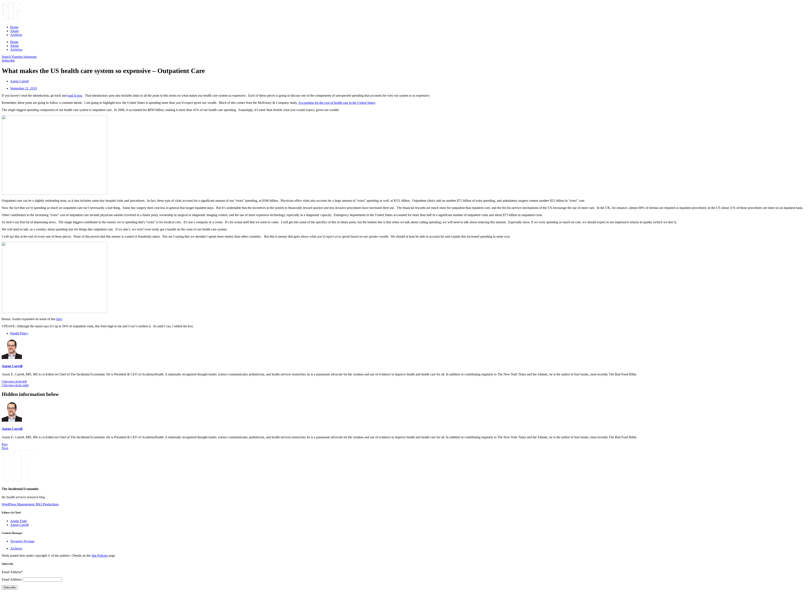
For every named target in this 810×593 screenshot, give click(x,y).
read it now (75, 95)
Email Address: (12, 579)
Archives (16, 35)
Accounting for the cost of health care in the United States (336, 102)
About (14, 31)
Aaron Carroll (12, 366)
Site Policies (100, 555)
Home (14, 27)
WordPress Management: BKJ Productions (30, 504)
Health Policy (19, 333)
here (59, 319)
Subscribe (9, 587)
